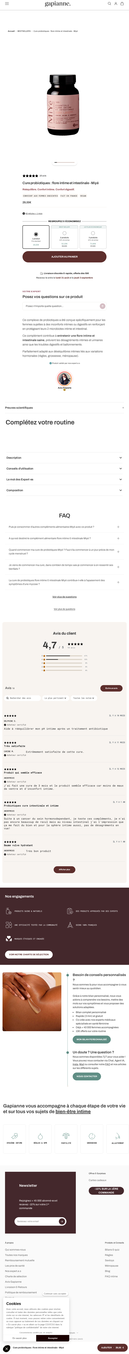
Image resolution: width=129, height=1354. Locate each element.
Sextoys (109, 1260)
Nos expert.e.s (13, 1271)
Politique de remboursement (21, 1292)
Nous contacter (87, 1076)
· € (112, 1347)
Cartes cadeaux (97, 1180)
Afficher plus (64, 869)
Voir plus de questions (64, 596)
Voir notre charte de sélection (29, 954)
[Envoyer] (102, 306)
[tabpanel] (64, 785)
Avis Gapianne (13, 1281)
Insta (75, 1064)
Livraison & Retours (16, 1287)
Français (71, 1333)
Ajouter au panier (64, 256)
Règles (109, 1255)
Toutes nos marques (16, 1255)
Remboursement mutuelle (19, 1260)
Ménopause (111, 1265)
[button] (36, 239)
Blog (107, 1271)
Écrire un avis (111, 688)
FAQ (107, 1064)
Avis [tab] (9, 688)
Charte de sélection (16, 1276)
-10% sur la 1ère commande (106, 1190)
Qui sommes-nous (15, 1249)
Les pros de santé (15, 1265)
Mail (81, 1064)
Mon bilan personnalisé (92, 1039)
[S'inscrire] (62, 1221)
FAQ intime (111, 1276)
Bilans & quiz (112, 1249)
